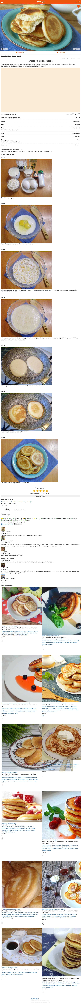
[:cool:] (20, 518)
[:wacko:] (8, 520)
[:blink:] (43, 518)
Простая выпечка (6, 502)
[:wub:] (27, 518)
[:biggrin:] (6, 518)
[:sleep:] (47, 518)
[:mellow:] (28, 520)
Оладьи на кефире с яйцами (9, 967)
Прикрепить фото (7, 524)
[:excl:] (3, 520)
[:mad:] (31, 518)
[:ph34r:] (34, 518)
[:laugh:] (38, 518)
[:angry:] (64, 518)
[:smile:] (53, 518)
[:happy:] (17, 520)
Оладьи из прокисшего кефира (50, 635)
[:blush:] (24, 518)
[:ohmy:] (2, 518)
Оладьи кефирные (47, 761)
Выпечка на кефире (17, 502)
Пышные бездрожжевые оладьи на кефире (54, 703)
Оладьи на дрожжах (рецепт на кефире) (53, 976)
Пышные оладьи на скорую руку (11, 909)
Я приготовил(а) (40, 496)
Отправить (18, 524)
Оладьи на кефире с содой (9, 823)
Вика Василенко (75, 58)
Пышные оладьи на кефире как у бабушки (53, 909)
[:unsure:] (15, 518)
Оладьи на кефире (28, 502)
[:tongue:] (58, 518)
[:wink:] (69, 518)
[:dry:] (10, 518)
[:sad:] (13, 520)
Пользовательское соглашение (40, 1000)
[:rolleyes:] (74, 518)
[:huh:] (22, 520)
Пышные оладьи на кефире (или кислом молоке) (16, 703)
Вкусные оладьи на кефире (9, 772)
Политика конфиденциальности (40, 1002)
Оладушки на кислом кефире (10, 626)
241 (43, 715)
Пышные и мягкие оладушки (50, 840)
